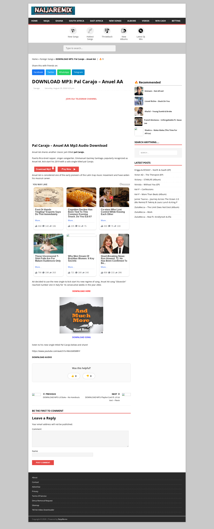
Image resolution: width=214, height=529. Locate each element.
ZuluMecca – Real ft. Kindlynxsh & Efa (153, 216)
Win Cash (160, 20)
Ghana (59, 20)
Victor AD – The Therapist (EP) (149, 174)
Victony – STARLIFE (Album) (148, 179)
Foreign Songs (47, 59)
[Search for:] (158, 152)
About (34, 477)
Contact (35, 482)
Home (34, 20)
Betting (176, 20)
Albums (131, 20)
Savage (36, 88)
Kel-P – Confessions (144, 189)
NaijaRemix (62, 519)
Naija (46, 20)
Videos (145, 20)
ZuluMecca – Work (143, 212)
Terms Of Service (39, 496)
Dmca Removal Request (42, 500)
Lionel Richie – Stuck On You (157, 101)
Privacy (35, 491)
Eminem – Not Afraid (154, 91)
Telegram (78, 72)
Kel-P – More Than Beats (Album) (150, 194)
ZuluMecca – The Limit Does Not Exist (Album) (157, 207)
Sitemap (35, 505)
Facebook (38, 72)
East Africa (96, 20)
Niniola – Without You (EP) (147, 184)
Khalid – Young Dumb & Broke (158, 111)
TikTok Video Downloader (43, 509)
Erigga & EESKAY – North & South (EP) (153, 170)
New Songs (115, 20)
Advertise (36, 486)
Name (35, 451)
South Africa (76, 20)
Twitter (50, 72)
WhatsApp (64, 72)
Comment (36, 429)
